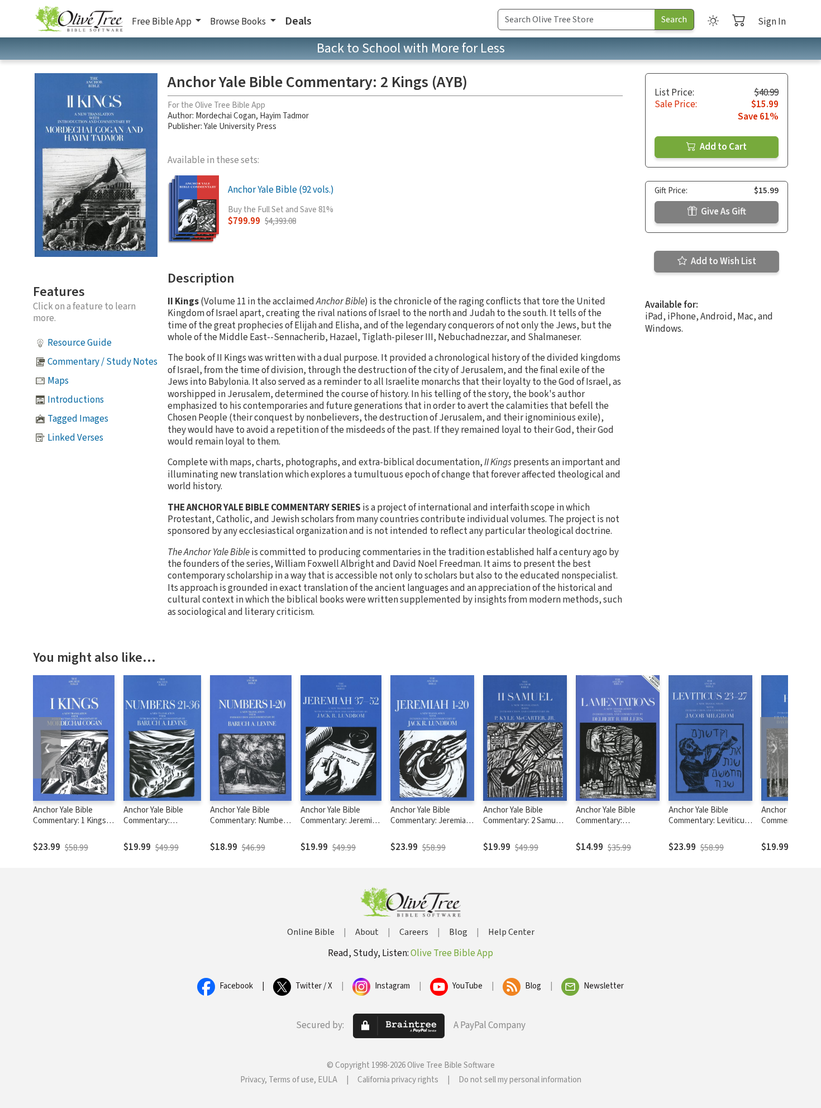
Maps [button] (58, 381)
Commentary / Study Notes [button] (102, 362)
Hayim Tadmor (284, 116)
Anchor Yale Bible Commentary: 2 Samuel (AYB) (522, 820)
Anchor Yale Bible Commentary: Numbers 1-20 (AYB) (250, 820)
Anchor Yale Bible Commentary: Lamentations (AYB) (611, 820)
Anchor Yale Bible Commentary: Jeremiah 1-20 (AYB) (430, 820)
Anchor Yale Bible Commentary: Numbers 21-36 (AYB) (160, 820)
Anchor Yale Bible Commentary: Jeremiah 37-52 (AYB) (340, 820)
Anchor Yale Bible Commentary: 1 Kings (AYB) (69, 820)
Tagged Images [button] (77, 419)
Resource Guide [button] (79, 343)
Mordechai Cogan (225, 116)
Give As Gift (722, 211)
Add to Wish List (722, 261)
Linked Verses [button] (75, 438)
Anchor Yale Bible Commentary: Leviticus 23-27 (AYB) (708, 820)
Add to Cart (722, 147)
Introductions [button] (75, 400)
